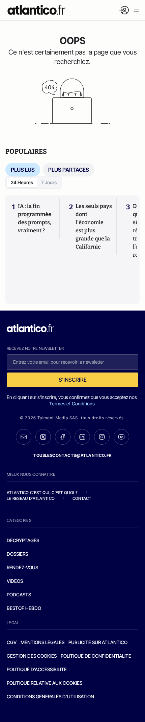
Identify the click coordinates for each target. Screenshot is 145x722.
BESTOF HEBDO (24, 608)
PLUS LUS (23, 169)
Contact (81, 498)
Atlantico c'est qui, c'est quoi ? (42, 492)
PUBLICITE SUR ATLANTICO (97, 642)
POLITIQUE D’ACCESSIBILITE (37, 669)
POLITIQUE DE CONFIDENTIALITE (96, 656)
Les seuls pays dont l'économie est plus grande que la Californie (94, 226)
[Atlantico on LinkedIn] (82, 437)
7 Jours (49, 182)
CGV (12, 642)
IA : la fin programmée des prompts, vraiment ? (34, 218)
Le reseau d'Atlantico (31, 498)
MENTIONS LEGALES (42, 642)
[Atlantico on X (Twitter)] (43, 437)
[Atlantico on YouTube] (121, 437)
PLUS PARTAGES (68, 169)
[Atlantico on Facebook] (62, 437)
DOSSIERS (17, 554)
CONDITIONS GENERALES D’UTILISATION (50, 696)
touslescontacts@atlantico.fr (72, 455)
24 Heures (22, 182)
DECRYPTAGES (23, 540)
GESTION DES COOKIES (32, 656)
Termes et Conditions (72, 403)
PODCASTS (19, 594)
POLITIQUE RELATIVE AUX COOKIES (44, 683)
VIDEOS (15, 581)
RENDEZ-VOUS (22, 567)
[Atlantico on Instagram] (102, 437)
